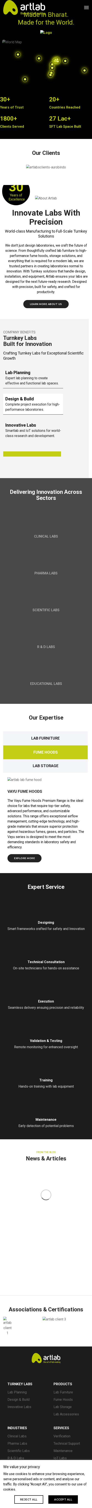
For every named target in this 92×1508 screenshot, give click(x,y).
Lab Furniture (63, 1392)
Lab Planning (17, 1392)
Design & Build (18, 1400)
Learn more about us (46, 304)
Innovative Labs (19, 1407)
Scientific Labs (18, 1451)
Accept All (63, 1499)
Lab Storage (62, 1407)
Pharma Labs (17, 1443)
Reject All (28, 1499)
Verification (61, 1436)
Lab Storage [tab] (45, 765)
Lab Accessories (66, 1414)
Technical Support (66, 1443)
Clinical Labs (17, 1436)
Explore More (24, 858)
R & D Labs (15, 1458)
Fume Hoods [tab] (45, 752)
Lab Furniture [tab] (45, 738)
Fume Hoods (63, 1400)
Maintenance (63, 1451)
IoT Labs (60, 1458)
